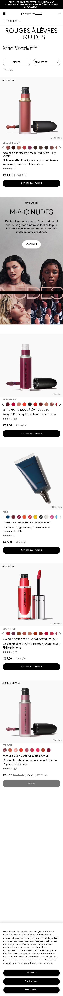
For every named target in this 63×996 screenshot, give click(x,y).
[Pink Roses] (16, 750)
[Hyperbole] (52, 633)
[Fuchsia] (19, 517)
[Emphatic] (41, 633)
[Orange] (24, 517)
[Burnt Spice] (46, 404)
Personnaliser (31, 990)
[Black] (41, 517)
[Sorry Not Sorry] (43, 750)
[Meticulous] (24, 633)
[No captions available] (31, 260)
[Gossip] (46, 633)
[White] (46, 517)
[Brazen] (35, 633)
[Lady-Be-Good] (19, 404)
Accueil (7, 47)
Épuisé (31, 783)
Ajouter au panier (31, 183)
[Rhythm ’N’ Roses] (10, 750)
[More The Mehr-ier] (27, 750)
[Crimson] (13, 517)
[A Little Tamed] (24, 147)
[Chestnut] (35, 147)
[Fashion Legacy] (35, 404)
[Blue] (8, 517)
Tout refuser (31, 981)
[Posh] (19, 633)
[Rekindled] (46, 147)
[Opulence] (13, 633)
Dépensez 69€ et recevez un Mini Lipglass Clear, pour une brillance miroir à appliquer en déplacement (31, 4)
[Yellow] (35, 517)
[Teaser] (30, 633)
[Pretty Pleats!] (13, 147)
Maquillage (20, 47)
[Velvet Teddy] (8, 147)
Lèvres (33, 47)
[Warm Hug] (19, 147)
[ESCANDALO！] (21, 750)
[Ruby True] (8, 633)
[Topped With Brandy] (52, 404)
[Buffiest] (41, 147)
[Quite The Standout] (24, 404)
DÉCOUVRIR (31, 244)
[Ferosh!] (5, 750)
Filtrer (16, 62)
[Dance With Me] (13, 404)
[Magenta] (52, 517)
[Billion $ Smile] (38, 750)
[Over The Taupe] (52, 147)
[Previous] (3, 147)
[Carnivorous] (41, 404)
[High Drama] (8, 404)
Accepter (31, 973)
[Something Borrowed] (30, 147)
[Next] (59, 147)
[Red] (30, 517)
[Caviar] (30, 404)
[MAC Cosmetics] (31, 14)
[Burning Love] (49, 750)
